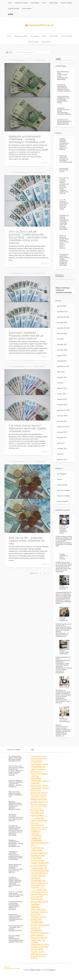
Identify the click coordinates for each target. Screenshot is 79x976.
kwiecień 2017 (62, 459)
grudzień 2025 (62, 311)
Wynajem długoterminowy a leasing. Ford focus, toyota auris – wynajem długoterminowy (15, 805)
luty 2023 (60, 339)
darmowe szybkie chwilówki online (39, 795)
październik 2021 (63, 366)
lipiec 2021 (61, 372)
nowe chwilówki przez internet (40, 864)
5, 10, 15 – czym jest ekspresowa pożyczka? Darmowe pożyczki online (63, 204)
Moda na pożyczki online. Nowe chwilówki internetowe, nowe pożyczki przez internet (64, 242)
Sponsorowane (62, 501)
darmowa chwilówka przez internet (40, 781)
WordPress (52, 970)
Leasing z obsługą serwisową (40, 828)
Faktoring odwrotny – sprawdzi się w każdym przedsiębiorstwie (65, 159)
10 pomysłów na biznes (38, 756)
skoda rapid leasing (39, 939)
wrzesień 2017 (62, 432)
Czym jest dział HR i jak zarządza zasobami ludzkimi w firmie (63, 529)
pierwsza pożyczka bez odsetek (39, 885)
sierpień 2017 (62, 438)
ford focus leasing (39, 803)
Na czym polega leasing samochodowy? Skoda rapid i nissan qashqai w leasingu (16, 939)
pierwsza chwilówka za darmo (38, 880)
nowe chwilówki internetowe (38, 858)
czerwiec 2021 (62, 377)
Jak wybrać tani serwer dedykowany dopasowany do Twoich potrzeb (64, 122)
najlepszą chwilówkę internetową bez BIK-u (40, 841)
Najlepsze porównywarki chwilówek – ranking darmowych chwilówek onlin (27, 139)
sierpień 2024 (62, 333)
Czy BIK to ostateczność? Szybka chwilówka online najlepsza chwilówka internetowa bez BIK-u (15, 882)
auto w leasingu (39, 758)
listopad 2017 (62, 421)
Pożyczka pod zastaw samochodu (39, 897)
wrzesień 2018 (62, 416)
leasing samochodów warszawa (37, 824)
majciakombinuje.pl (18, 60)
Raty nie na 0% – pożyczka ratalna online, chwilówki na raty (26, 540)
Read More (44, 162)
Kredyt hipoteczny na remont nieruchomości (64, 719)
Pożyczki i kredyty (40, 60)
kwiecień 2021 (62, 388)
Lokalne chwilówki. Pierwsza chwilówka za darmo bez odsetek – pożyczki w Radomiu (64, 144)
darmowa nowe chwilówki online (40, 787)
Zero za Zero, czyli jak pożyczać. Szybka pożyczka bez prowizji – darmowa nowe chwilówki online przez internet (28, 237)
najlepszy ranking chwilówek (36, 833)
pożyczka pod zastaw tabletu (39, 904)
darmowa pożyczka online (39, 791)
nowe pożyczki (39, 868)
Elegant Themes (36, 970)
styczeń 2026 (61, 306)
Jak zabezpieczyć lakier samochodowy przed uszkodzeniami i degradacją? (63, 75)
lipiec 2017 (61, 443)
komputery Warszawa (36, 808)
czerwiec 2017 (62, 449)
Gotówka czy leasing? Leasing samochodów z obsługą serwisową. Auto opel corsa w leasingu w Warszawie (64, 222)
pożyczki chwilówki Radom (36, 930)
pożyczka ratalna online (38, 915)
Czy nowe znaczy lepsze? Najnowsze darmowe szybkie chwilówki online (27, 428)
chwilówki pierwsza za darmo (38, 771)
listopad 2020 (62, 399)
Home (10, 52)
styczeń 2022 (61, 355)
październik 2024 (63, 328)
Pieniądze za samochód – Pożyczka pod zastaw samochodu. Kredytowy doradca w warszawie (64, 259)
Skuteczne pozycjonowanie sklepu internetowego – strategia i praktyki (64, 111)
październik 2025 (63, 317)
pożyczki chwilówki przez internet (40, 922)
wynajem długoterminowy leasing (39, 956)
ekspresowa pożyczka (39, 800)
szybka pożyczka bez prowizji (39, 948)
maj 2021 (60, 383)
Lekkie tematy (62, 485)
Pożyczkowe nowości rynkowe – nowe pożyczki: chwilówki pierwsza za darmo (15, 917)
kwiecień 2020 (62, 405)
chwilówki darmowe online (39, 763)
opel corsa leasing (39, 874)
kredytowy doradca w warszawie (37, 812)
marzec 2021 (61, 394)
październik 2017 (63, 427)
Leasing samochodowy (39, 819)
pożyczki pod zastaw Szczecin (40, 935)
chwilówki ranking (39, 775)
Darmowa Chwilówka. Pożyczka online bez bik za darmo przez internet (26, 335)
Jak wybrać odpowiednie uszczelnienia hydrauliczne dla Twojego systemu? (64, 88)
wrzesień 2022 (62, 350)
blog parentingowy (37, 760)
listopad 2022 (62, 344)
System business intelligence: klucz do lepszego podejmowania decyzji (63, 99)
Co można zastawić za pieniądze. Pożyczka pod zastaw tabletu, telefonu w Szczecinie (15, 905)
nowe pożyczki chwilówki (40, 872)
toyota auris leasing (37, 953)
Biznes (59, 479)
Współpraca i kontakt (12, 968)
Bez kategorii (62, 474)
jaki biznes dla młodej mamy (39, 806)
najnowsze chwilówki (37, 849)
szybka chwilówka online (40, 943)
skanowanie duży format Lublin (63, 170)
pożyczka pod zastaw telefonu (39, 911)
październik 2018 (63, 410)
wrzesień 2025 (62, 322)
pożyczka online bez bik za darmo (39, 892)
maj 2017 (60, 454)
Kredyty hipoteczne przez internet (63, 556)
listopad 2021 (62, 361)
